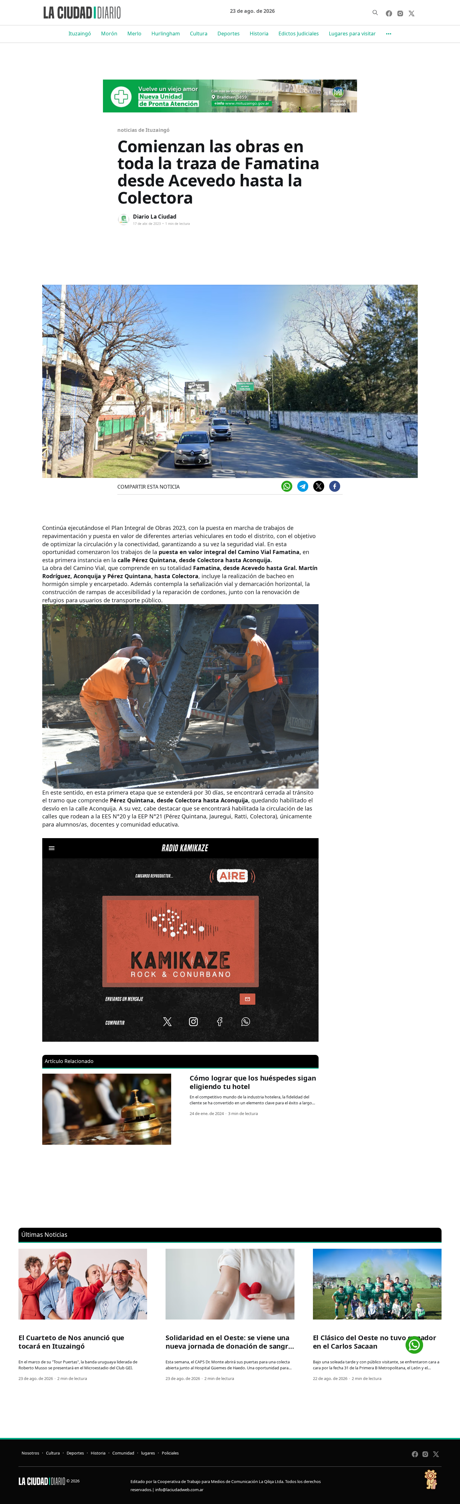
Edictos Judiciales (299, 33)
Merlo (134, 33)
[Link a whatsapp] (414, 1342)
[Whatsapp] (286, 486)
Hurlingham (165, 33)
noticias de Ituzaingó (143, 130)
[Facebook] (334, 486)
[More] (388, 34)
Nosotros (30, 1453)
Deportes (228, 33)
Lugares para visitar (352, 33)
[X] (318, 486)
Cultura (198, 33)
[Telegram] (302, 486)
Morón (109, 33)
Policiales (170, 1453)
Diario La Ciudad (154, 216)
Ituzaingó (80, 33)
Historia (259, 33)
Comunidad (123, 1453)
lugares (148, 1453)
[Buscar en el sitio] (375, 13)
